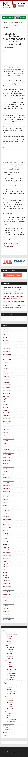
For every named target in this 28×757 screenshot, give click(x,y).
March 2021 (6, 510)
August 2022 (6, 463)
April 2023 (5, 441)
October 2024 (6, 390)
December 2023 (7, 418)
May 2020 (5, 538)
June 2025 (5, 368)
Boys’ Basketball (11, 670)
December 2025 (7, 351)
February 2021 (6, 513)
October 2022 (6, 457)
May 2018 (5, 606)
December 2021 (7, 485)
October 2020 (6, 524)
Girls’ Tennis (10, 657)
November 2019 (7, 555)
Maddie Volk (10, 246)
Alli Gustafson (12, 245)
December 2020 (7, 519)
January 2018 (6, 617)
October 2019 (6, 558)
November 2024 (7, 387)
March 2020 (6, 544)
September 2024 (7, 393)
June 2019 (5, 569)
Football (9, 638)
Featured (5, 246)
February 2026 (6, 345)
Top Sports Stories (7, 726)
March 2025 (6, 376)
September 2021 (7, 494)
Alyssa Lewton (19, 245)
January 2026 (6, 348)
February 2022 (6, 480)
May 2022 (5, 471)
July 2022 (5, 466)
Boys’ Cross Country (12, 634)
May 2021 (5, 505)
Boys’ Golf (9, 636)
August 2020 (6, 530)
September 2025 (7, 359)
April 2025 (5, 373)
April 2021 (5, 508)
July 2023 (5, 432)
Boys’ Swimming (11, 673)
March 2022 (6, 477)
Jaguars (16, 243)
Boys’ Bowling (10, 671)
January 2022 (6, 483)
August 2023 (6, 429)
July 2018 (5, 600)
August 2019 (6, 564)
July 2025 (5, 365)
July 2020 (5, 533)
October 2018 (6, 592)
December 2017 (7, 620)
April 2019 (5, 575)
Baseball (9, 662)
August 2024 (6, 396)
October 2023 (6, 424)
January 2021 (6, 516)
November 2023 (7, 421)
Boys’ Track (10, 651)
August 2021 (6, 496)
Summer (7, 660)
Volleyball (9, 643)
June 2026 (5, 334)
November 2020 (7, 522)
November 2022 (7, 455)
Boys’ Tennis (10, 649)
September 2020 (7, 527)
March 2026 (6, 343)
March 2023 (6, 443)
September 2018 (7, 594)
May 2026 (5, 337)
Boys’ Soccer (10, 647)
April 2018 (5, 608)
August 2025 (6, 362)
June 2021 (5, 502)
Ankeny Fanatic (18, 4)
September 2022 (7, 460)
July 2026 (5, 332)
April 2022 (5, 474)
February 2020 (6, 547)
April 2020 (5, 541)
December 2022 (7, 452)
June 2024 (5, 401)
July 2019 (5, 566)
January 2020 (6, 550)
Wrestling (9, 723)
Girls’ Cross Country (12, 640)
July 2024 (5, 399)
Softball (9, 664)
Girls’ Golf (9, 653)
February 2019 (6, 580)
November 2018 (7, 589)
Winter (6, 668)
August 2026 (6, 329)
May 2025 (5, 371)
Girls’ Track (10, 658)
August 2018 (6, 597)
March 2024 (6, 410)
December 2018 (7, 586)
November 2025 (7, 354)
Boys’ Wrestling (11, 679)
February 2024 (6, 413)
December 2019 (7, 552)
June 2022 (5, 469)
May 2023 (5, 438)
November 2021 (7, 488)
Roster (11, 666)
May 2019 (5, 572)
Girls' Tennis (11, 243)
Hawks (4, 630)
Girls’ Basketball (11, 675)
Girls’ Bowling (10, 677)
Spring (6, 645)
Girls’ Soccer (10, 655)
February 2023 (6, 446)
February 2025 (6, 379)
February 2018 (6, 614)
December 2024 (7, 385)
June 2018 (5, 603)
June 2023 (5, 435)
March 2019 (6, 578)
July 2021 (5, 499)
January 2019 (6, 583)
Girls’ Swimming (11, 642)
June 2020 (5, 536)
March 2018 (6, 611)
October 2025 (6, 357)
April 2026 (5, 340)
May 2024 (5, 404)
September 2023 (7, 427)
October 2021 (6, 491)
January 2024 (6, 415)
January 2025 (6, 382)
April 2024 (5, 407)
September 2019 (7, 561)
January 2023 (6, 449)
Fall (6, 632)
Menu (15, 12)
